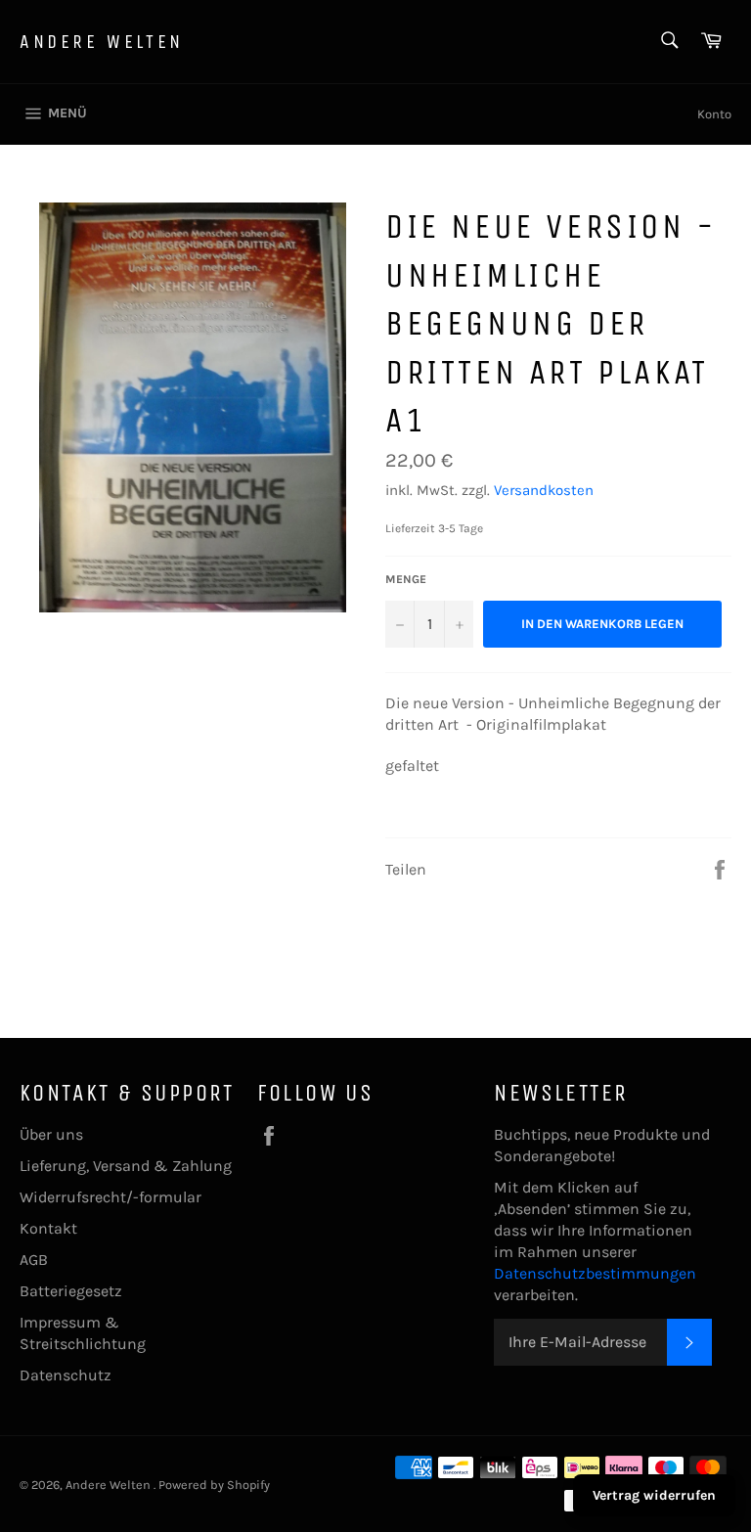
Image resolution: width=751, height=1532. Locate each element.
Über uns (51, 1134)
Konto (714, 114)
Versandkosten (544, 490)
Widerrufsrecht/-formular (110, 1197)
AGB (34, 1259)
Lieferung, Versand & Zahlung (126, 1165)
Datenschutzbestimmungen (595, 1273)
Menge (405, 579)
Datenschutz (65, 1375)
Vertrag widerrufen (654, 1495)
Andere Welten (102, 41)
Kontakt (48, 1228)
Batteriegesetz (71, 1291)
